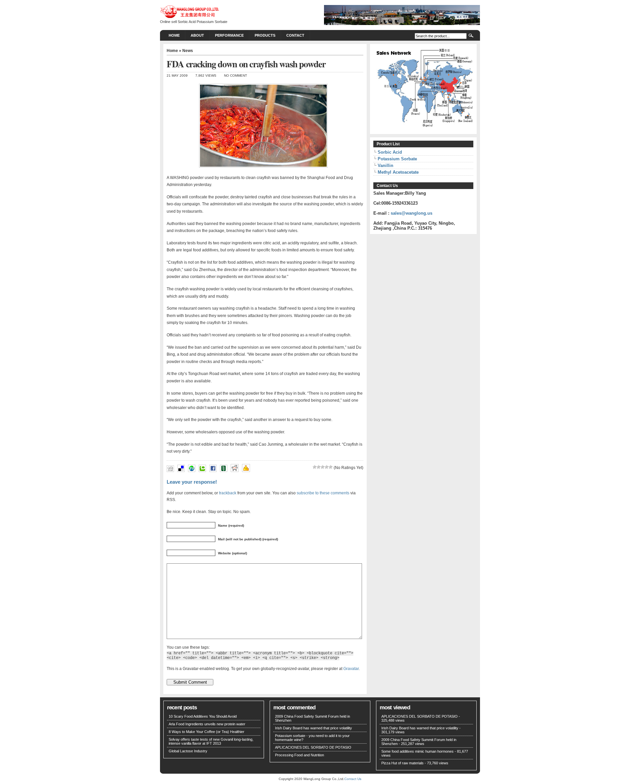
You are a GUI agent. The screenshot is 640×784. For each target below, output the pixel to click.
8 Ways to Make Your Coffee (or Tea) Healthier (206, 732)
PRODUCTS (265, 35)
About (197, 35)
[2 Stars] (319, 467)
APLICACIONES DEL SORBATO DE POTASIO (313, 747)
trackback (227, 493)
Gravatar (351, 668)
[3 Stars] (323, 467)
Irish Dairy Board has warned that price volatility (313, 728)
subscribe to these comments (323, 493)
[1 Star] (315, 467)
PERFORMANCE (229, 35)
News (187, 50)
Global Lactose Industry (188, 751)
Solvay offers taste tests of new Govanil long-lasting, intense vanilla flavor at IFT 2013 (211, 741)
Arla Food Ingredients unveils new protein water (207, 724)
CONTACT (295, 35)
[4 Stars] (327, 467)
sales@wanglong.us (411, 213)
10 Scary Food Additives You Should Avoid (203, 716)
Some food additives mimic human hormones (417, 751)
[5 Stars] (331, 467)
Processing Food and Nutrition (299, 755)
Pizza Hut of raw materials (402, 763)
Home (174, 35)
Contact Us (352, 779)
